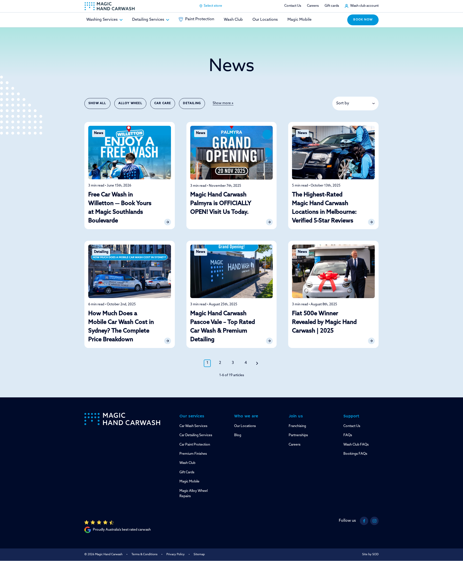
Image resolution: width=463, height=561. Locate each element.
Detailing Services (148, 20)
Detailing (192, 103)
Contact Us (292, 6)
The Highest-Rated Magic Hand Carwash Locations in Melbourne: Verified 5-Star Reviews (324, 208)
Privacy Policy (175, 554)
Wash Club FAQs (356, 445)
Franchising (297, 426)
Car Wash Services (193, 426)
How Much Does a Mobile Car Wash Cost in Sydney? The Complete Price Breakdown (121, 327)
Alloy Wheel (130, 103)
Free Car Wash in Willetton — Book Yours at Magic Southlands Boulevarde (119, 208)
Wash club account (364, 6)
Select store (213, 6)
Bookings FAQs (355, 454)
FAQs (347, 435)
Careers (313, 6)
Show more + (223, 103)
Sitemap (199, 554)
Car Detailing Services (195, 435)
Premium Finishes (193, 454)
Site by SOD (370, 554)
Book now (363, 19)
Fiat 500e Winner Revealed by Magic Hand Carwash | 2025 (324, 322)
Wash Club (233, 20)
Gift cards (332, 6)
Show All (97, 103)
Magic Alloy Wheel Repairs (193, 493)
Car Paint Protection (194, 445)
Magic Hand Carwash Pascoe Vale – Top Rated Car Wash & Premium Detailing (222, 327)
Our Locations (265, 20)
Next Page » (257, 363)
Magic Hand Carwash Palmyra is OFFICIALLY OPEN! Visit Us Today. (220, 203)
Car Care (162, 103)
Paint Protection (199, 19)
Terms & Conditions (144, 554)
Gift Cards (186, 472)
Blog (237, 435)
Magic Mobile (299, 20)
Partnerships (298, 435)
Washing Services (102, 20)
